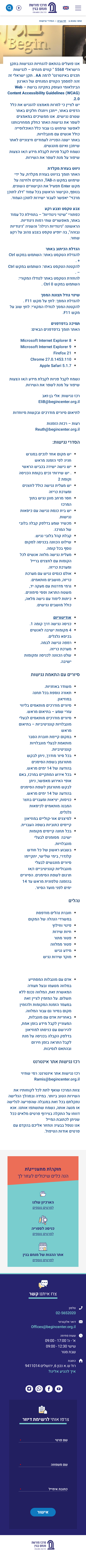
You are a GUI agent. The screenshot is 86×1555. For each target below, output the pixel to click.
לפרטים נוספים (43, 1207)
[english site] (66, 8)
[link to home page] (43, 7)
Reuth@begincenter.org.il (57, 429)
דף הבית (61, 21)
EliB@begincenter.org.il (59, 402)
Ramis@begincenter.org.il (57, 1079)
